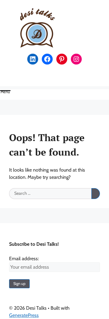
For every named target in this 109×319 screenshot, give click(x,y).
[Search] (95, 193)
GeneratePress (24, 315)
